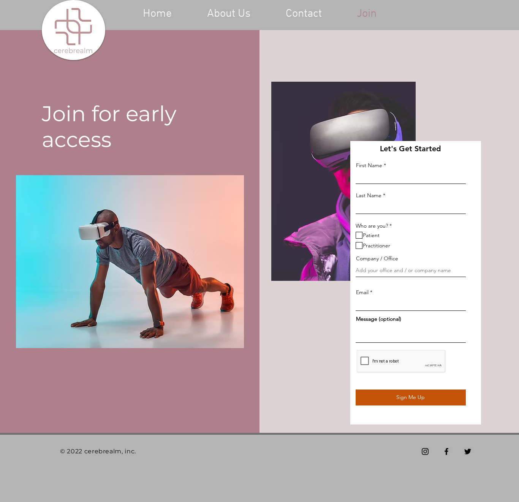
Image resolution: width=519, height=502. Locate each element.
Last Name (368, 195)
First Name (369, 165)
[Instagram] (425, 451)
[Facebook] (446, 451)
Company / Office (377, 258)
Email (362, 292)
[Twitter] (467, 451)
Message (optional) (378, 318)
